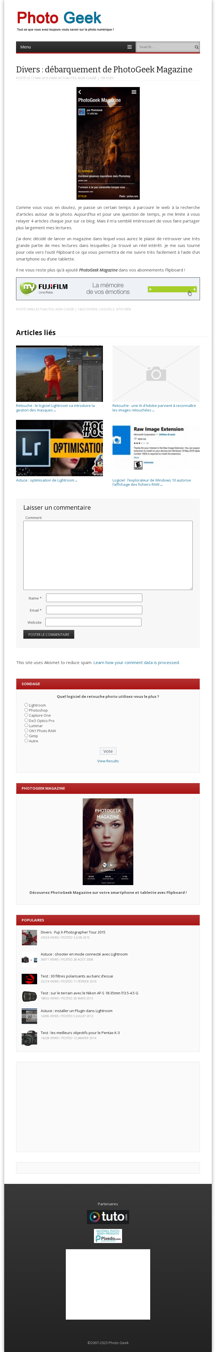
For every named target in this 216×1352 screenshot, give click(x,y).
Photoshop (38, 710)
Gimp (33, 735)
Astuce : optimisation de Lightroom (47, 480)
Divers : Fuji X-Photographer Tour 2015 (73, 932)
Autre (33, 740)
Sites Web (123, 309)
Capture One (40, 715)
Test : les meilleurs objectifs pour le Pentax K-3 (80, 1032)
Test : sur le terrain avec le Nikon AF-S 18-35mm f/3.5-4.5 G (89, 992)
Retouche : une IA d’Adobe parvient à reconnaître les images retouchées (154, 408)
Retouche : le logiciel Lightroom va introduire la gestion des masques (55, 408)
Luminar (36, 725)
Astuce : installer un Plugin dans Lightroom (76, 1010)
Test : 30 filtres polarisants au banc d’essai (77, 976)
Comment (33, 517)
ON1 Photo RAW (42, 730)
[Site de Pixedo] (108, 1241)
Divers (92, 309)
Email (36, 610)
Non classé (87, 78)
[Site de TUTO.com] (108, 1222)
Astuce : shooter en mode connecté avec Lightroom (84, 954)
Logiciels (106, 309)
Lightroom (37, 705)
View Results (108, 760)
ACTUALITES (67, 78)
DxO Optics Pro (42, 720)
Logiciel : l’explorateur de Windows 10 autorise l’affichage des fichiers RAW (151, 482)
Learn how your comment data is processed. (136, 662)
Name (35, 598)
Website (35, 622)
